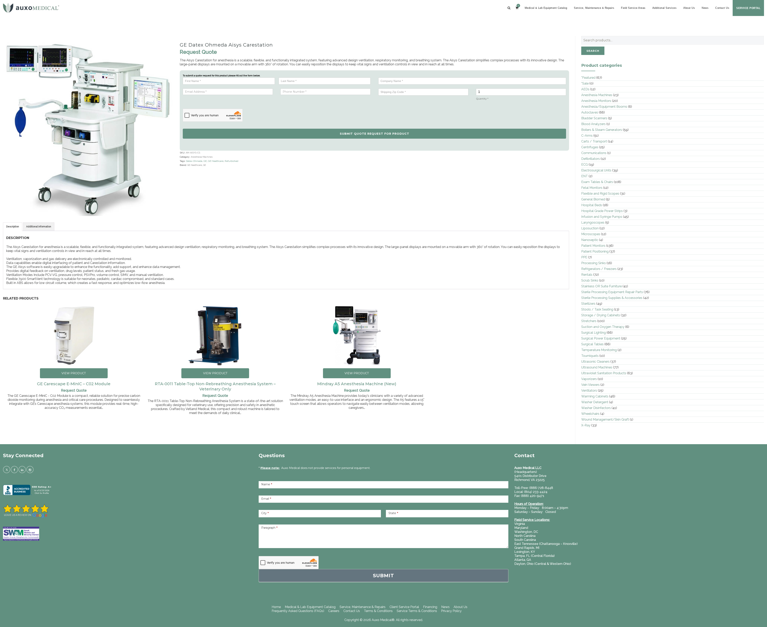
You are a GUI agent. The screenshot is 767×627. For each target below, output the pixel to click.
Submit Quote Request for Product (374, 133)
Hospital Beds (591, 205)
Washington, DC (526, 532)
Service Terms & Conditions (417, 611)
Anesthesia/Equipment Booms (604, 106)
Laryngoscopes (592, 222)
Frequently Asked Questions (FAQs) (298, 611)
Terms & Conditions (378, 611)
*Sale (585, 83)
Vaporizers (589, 379)
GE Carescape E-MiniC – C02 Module (73, 383)
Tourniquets (590, 356)
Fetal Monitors (591, 188)
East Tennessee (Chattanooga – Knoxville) (546, 544)
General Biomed (593, 199)
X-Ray (585, 425)
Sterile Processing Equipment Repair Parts (612, 292)
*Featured (588, 78)
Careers (333, 611)
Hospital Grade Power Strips (602, 211)
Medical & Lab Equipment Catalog (546, 7)
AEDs (585, 89)
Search (592, 50)
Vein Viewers (590, 385)
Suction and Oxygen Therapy (602, 327)
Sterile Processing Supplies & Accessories (611, 298)
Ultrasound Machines (596, 367)
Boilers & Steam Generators (601, 130)
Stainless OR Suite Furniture (601, 286)
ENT (584, 176)
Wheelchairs (590, 414)
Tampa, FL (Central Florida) (534, 556)
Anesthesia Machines (202, 157)
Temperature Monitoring (599, 350)
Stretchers (588, 321)
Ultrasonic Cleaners (595, 361)
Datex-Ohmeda (194, 161)
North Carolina (525, 536)
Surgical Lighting (593, 332)
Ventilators (589, 390)
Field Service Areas (633, 7)
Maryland (521, 528)
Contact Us (722, 7)
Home (276, 607)
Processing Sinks (593, 263)
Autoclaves (589, 112)
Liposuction (590, 228)
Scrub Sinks (589, 280)
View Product (74, 373)
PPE (584, 257)
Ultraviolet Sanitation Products (603, 373)
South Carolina (525, 540)
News (705, 7)
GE (205, 161)
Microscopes (590, 234)
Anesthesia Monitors (596, 101)
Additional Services (664, 7)
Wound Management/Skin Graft (605, 419)
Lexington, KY (524, 552)
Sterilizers (588, 304)
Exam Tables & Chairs (597, 182)
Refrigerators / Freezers (599, 269)
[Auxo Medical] (31, 8)
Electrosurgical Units (596, 170)
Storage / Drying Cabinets (600, 315)
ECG (584, 164)
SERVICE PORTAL (748, 8)
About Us (689, 7)
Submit (383, 575)
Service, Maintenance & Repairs (594, 7)
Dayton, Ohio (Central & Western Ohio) (542, 564)
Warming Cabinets (594, 396)
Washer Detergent (594, 402)
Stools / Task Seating (597, 309)
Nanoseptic (589, 240)
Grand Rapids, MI (526, 548)
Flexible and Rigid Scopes (600, 193)
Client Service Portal (404, 607)
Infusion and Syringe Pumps (601, 217)
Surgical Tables (592, 344)
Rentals (586, 275)
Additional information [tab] (38, 226)
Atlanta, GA (522, 560)
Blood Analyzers (593, 124)
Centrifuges (589, 147)
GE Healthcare (216, 161)
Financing (430, 607)
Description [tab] (12, 226)
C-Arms (587, 135)
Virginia (519, 524)
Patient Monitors (593, 246)
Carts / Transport (594, 141)
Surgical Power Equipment (600, 338)
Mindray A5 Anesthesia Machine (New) (356, 383)
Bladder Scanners (594, 118)
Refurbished (231, 161)
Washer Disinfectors (596, 408)
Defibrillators (590, 159)
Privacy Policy (451, 611)
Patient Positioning (595, 251)
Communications (593, 153)
